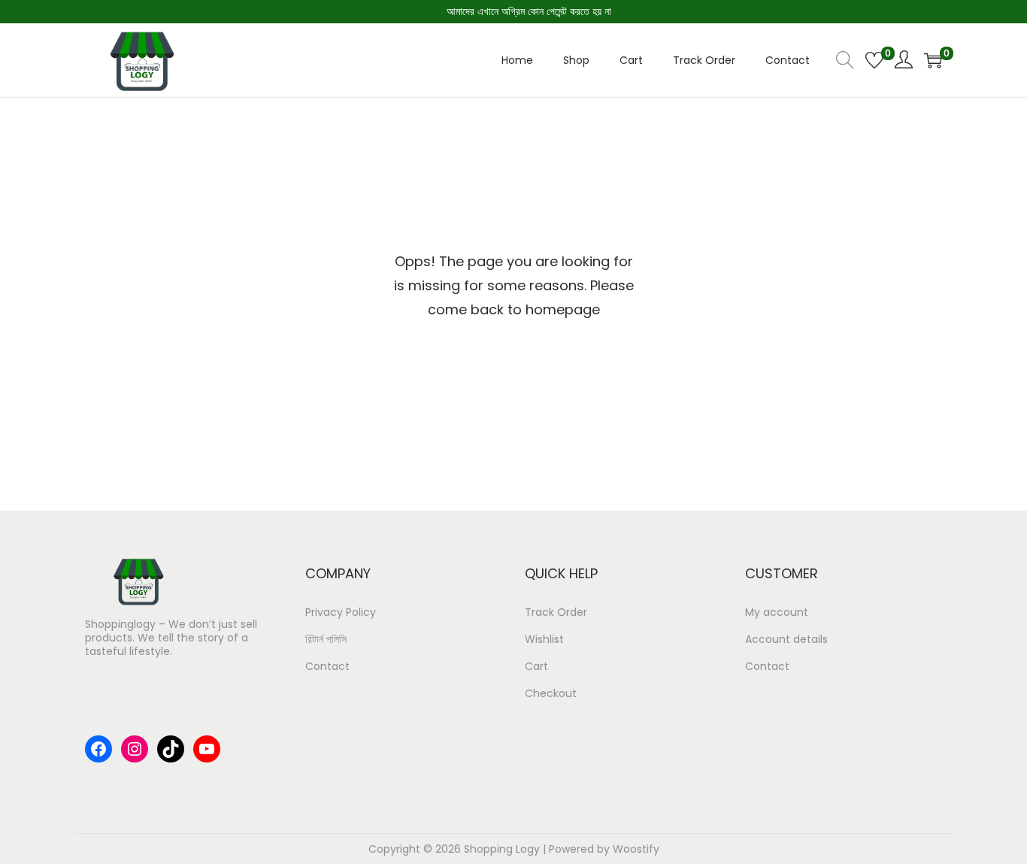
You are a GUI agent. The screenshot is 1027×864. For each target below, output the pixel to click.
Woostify (636, 848)
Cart (536, 666)
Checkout (551, 693)
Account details (786, 639)
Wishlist (544, 639)
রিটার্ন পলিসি (326, 639)
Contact (327, 666)
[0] (874, 60)
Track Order (556, 612)
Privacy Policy (340, 612)
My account (776, 612)
